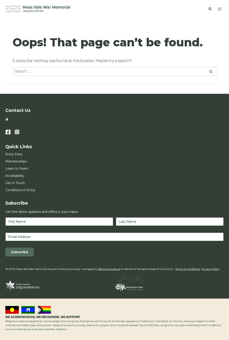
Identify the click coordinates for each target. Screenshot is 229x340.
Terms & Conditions (187, 269)
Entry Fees (13, 154)
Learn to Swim (16, 169)
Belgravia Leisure (109, 269)
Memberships (16, 161)
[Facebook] (10, 132)
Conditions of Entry (20, 190)
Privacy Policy (210, 269)
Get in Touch (15, 183)
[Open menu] (219, 8)
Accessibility (14, 176)
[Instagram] (19, 132)
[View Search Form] (210, 9)
